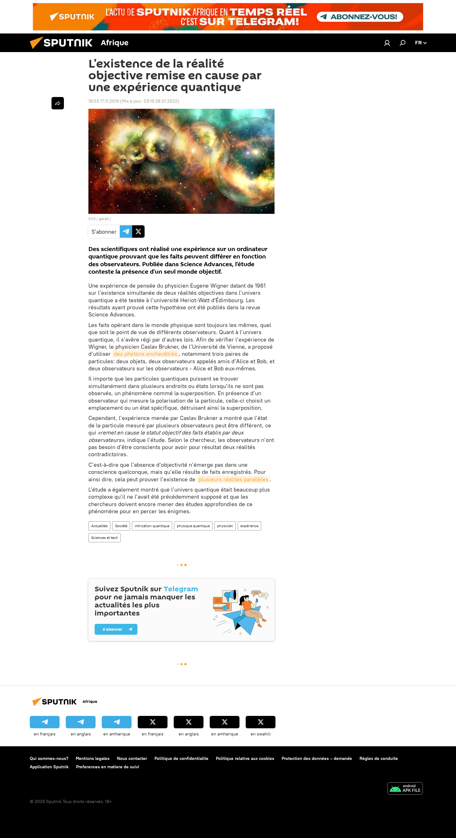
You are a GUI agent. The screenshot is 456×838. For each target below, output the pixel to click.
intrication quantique (152, 525)
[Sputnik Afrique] (63, 50)
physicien (225, 525)
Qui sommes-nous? (49, 758)
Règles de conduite (379, 758)
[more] (57, 103)
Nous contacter (132, 758)
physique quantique (193, 525)
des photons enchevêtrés (145, 353)
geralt (104, 218)
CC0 (92, 218)
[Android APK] (405, 789)
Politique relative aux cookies (245, 758)
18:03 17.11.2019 (103, 101)
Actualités (99, 525)
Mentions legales (93, 758)
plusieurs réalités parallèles (233, 479)
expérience (249, 525)
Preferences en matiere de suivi (107, 767)
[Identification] (387, 43)
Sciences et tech (104, 537)
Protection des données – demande (317, 758)
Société (121, 525)
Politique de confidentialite (181, 758)
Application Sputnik (49, 767)
